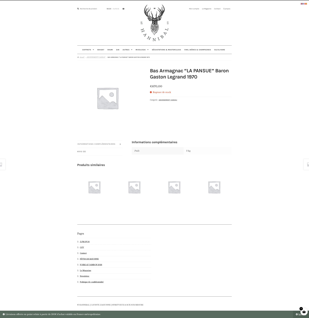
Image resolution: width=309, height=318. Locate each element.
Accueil (82, 57)
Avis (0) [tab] (81, 151)
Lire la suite (134, 187)
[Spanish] (306, 3)
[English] (302, 3)
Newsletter (84, 276)
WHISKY (100, 50)
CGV (82, 247)
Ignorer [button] (302, 314)
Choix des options (94, 187)
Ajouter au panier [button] (174, 187)
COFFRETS (86, 50)
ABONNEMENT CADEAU (96, 57)
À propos (226, 9)
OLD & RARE (219, 50)
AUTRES (126, 50)
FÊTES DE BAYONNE (89, 259)
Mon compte (194, 9)
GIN (117, 50)
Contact (217, 9)
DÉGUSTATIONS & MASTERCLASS (166, 50)
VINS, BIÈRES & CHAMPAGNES (197, 50)
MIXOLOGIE (141, 50)
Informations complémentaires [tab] (96, 144)
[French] (304, 3)
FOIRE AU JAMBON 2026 (91, 265)
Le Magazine (206, 9)
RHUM (110, 50)
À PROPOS (85, 242)
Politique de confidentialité (92, 282)
